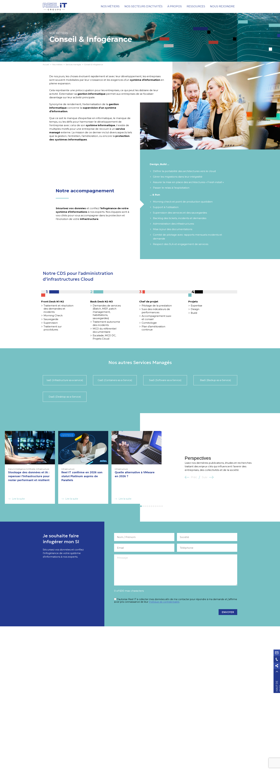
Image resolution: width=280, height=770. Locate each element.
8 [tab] (156, 506)
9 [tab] (158, 506)
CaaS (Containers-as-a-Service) (115, 380)
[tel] (277, 659)
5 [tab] (149, 506)
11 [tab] (162, 506)
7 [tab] (153, 506)
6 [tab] (151, 506)
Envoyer (228, 612)
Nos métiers (57, 64)
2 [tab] (143, 506)
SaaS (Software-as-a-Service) (165, 380)
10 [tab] (160, 506)
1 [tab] (141, 506)
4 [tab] (147, 506)
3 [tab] (145, 506)
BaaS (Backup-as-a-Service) (215, 380)
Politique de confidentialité (164, 601)
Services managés (73, 64)
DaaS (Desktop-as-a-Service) (65, 396)
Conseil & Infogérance (93, 64)
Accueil (46, 64)
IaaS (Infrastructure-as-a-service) (65, 380)
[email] (277, 653)
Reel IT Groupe (55, 6)
